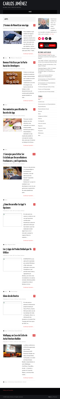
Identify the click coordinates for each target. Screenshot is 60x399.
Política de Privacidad (8, 390)
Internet (24, 381)
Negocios (40, 125)
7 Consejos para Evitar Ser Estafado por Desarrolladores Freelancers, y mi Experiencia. (15, 157)
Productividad (14, 291)
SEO (39, 135)
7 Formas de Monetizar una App (15, 25)
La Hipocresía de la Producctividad (46, 91)
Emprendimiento (18, 330)
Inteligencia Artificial (42, 116)
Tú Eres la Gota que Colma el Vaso (46, 86)
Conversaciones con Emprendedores (46, 104)
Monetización (19, 57)
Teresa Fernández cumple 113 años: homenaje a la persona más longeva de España (47, 57)
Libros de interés (42, 123)
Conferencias (11, 330)
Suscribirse (52, 45)
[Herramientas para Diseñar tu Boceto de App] (12, 124)
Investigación (41, 121)
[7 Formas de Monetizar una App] (12, 37)
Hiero (49, 396)
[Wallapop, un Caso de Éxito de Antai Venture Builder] (12, 351)
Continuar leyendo (28, 53)
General (40, 111)
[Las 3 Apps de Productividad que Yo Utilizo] (12, 264)
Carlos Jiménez (15, 4)
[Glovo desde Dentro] (12, 308)
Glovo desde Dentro (11, 296)
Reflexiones (41, 133)
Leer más (51, 34)
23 (34, 335)
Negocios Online (11, 244)
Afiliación (13, 57)
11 (34, 154)
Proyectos (40, 130)
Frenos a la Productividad (44, 89)
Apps (6, 57)
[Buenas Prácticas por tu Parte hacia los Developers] (12, 78)
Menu (30, 12)
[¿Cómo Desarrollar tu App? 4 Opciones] (12, 220)
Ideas (39, 113)
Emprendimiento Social (43, 109)
